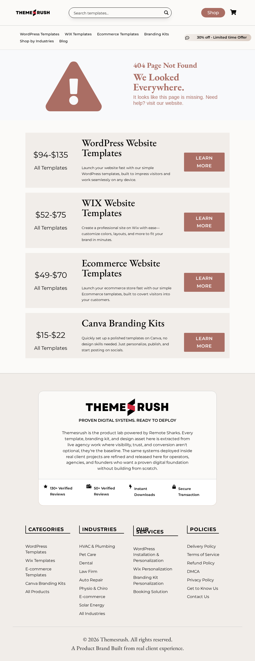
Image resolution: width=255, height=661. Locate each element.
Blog (63, 41)
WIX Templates (78, 34)
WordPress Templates (39, 34)
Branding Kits (156, 34)
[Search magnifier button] (166, 13)
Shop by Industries (37, 41)
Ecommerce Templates (118, 34)
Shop (213, 12)
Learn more (204, 162)
